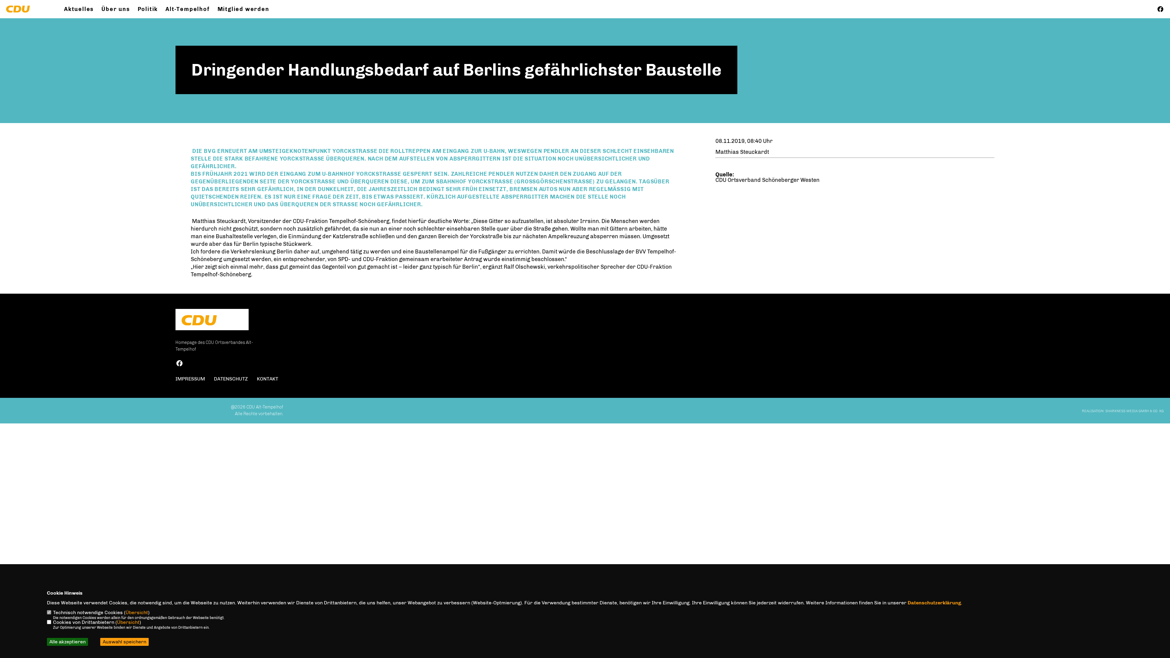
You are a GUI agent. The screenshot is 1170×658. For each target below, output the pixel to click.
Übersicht (137, 612)
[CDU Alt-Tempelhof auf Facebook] (179, 364)
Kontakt (267, 379)
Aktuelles (79, 9)
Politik (148, 9)
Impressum (190, 379)
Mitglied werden (243, 9)
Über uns (115, 9)
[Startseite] (212, 320)
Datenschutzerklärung (934, 603)
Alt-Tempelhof (187, 9)
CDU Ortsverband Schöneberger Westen (767, 180)
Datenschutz (231, 379)
